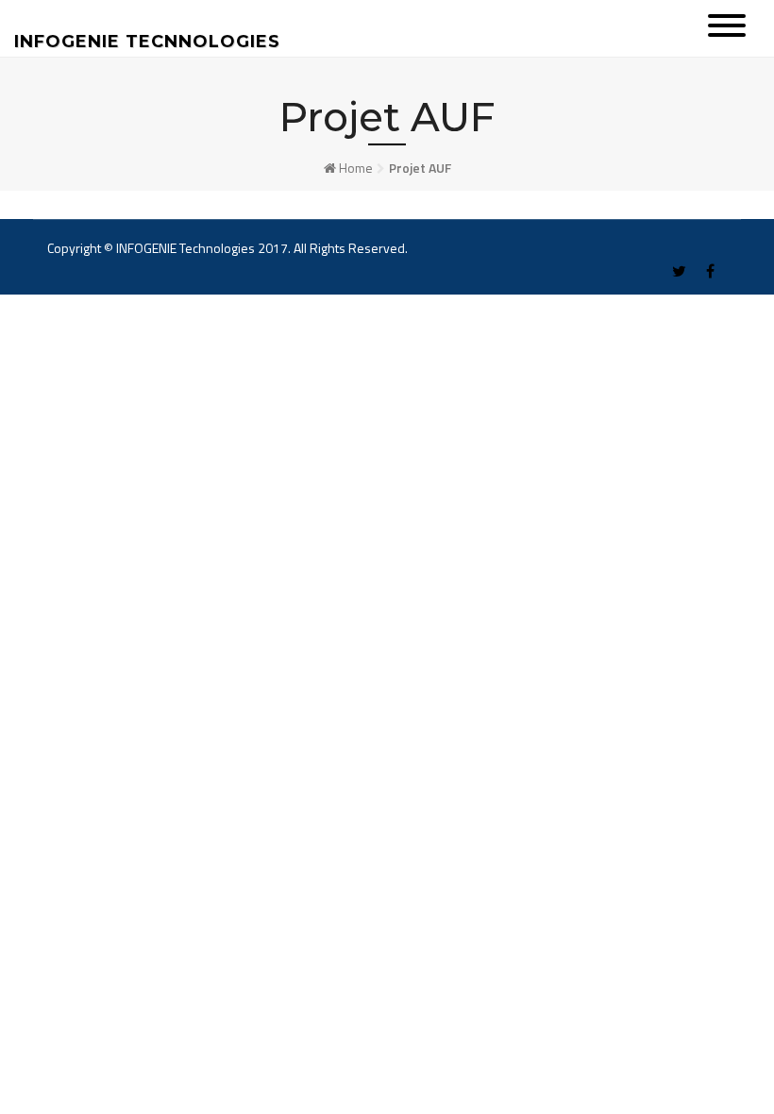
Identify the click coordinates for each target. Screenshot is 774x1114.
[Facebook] (710, 271)
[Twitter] (679, 271)
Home (356, 167)
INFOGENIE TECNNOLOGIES (147, 41)
